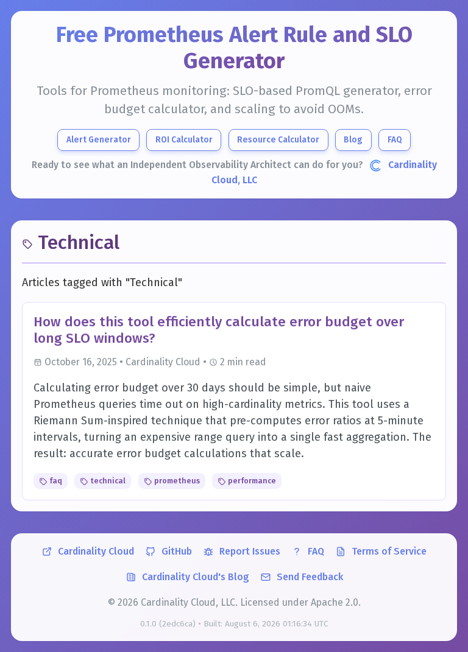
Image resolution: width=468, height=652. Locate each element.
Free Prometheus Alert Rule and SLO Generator (234, 47)
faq (55, 480)
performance (251, 480)
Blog (353, 140)
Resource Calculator (278, 140)
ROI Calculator (184, 140)
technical (107, 480)
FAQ (395, 140)
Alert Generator (98, 140)
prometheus (176, 480)
